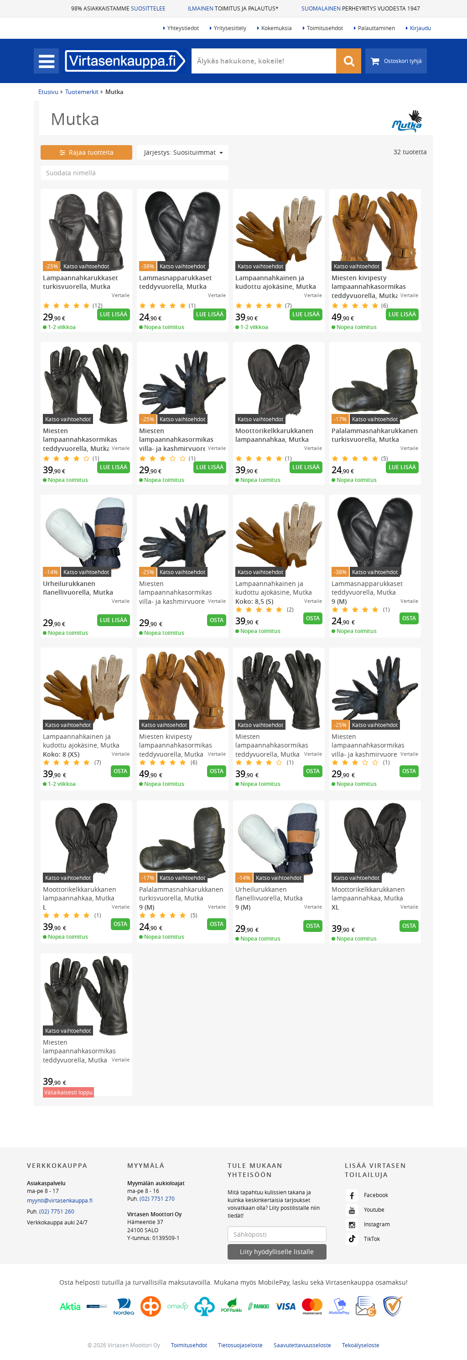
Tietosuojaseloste (240, 1345)
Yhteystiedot (183, 27)
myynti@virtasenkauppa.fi (60, 1200)
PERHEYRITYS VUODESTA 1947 (360, 8)
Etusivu (48, 92)
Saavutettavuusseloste (302, 1345)
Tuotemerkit (82, 92)
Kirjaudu (420, 27)
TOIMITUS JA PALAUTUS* (233, 8)
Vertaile (121, 295)
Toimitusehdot (325, 27)
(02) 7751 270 (157, 1198)
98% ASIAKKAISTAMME (118, 8)
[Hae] (349, 60)
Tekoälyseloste (360, 1345)
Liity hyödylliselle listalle (277, 1251)
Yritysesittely (230, 27)
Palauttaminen (376, 27)
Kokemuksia (276, 27)
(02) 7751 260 (56, 1211)
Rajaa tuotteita (89, 152)
